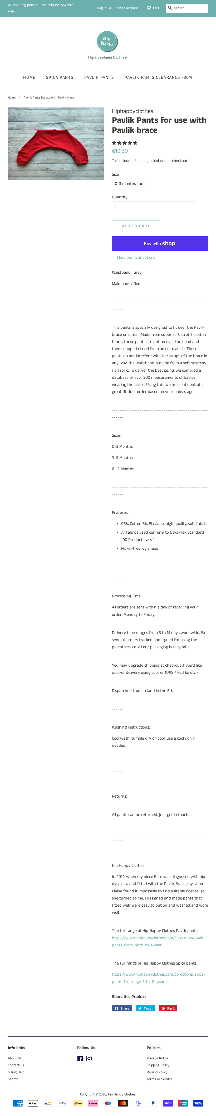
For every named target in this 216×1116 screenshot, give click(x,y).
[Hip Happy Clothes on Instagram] (89, 1060)
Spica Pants (59, 78)
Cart (156, 8)
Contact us (16, 1065)
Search (13, 1079)
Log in (101, 8)
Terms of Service (159, 1079)
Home (29, 78)
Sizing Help (16, 1072)
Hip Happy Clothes (121, 1094)
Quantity (119, 197)
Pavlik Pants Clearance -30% (159, 78)
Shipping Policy (158, 1065)
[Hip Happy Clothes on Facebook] (80, 1060)
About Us (15, 1058)
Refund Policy (157, 1072)
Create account (126, 8)
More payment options (136, 257)
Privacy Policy (157, 1058)
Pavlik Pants (99, 78)
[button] (125, 143)
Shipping (141, 161)
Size (115, 174)
